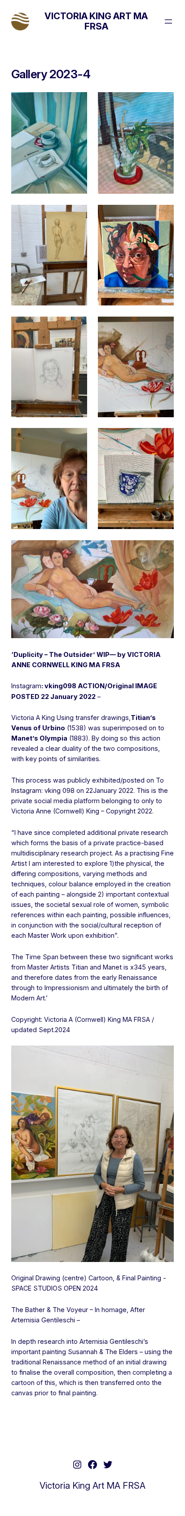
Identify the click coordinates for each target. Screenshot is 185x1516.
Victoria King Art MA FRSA (96, 21)
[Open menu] (168, 21)
